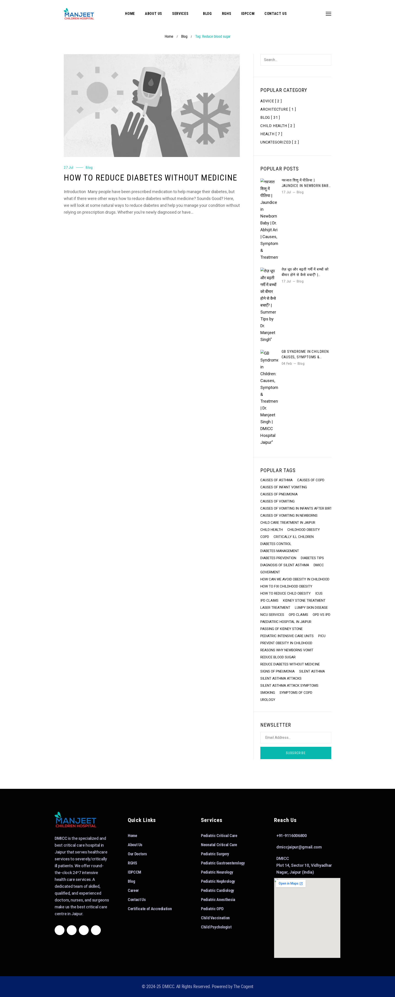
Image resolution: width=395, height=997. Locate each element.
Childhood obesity (303, 530)
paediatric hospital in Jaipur (285, 622)
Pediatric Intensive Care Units (287, 636)
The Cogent (243, 986)
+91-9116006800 (291, 835)
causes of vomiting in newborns (289, 515)
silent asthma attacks (281, 678)
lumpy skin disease (311, 608)
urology (267, 700)
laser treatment (275, 608)
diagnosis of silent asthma (284, 565)
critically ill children (294, 537)
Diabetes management (279, 551)
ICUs (319, 593)
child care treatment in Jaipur (287, 523)
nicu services (272, 615)
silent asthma (312, 671)
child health (271, 530)
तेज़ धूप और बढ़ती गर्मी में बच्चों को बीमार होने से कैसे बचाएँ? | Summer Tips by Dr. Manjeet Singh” (305, 272)
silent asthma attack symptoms (289, 685)
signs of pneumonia (277, 671)
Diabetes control (275, 544)
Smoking (267, 693)
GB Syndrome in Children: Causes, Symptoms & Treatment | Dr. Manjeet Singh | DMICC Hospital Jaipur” (306, 354)
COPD (264, 537)
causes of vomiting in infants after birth (297, 508)
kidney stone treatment (304, 600)
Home (169, 36)
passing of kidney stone (281, 629)
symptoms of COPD (296, 693)
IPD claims (269, 600)
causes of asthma (276, 480)
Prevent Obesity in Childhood (286, 643)
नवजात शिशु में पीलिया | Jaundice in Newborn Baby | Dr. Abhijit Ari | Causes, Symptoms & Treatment (306, 183)
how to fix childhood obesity (286, 586)
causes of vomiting (277, 501)
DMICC (319, 565)
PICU (322, 636)
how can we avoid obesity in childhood (294, 579)
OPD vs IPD (321, 615)
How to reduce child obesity (285, 593)
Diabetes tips (312, 558)
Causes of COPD (310, 480)
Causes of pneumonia (279, 494)
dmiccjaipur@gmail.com (299, 847)
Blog (184, 36)
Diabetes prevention (278, 558)
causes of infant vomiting (283, 487)
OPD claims (298, 615)
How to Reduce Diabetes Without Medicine (150, 178)
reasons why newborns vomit (286, 650)
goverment (270, 572)
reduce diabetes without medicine (290, 664)
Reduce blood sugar (278, 657)
